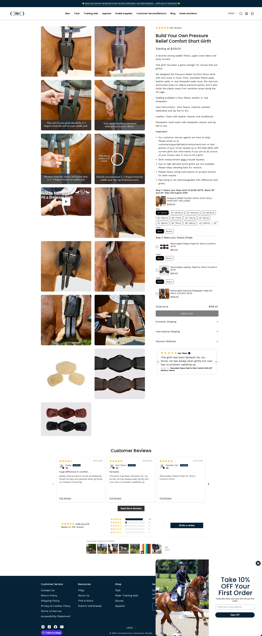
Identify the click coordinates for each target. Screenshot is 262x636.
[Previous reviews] (158, 361)
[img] (65, 461)
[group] (131, 3)
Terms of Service (51, 610)
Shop (118, 584)
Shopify (148, 633)
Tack (117, 590)
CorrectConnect (124, 633)
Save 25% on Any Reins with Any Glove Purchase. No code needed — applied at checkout (131, 3)
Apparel (120, 605)
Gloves (119, 600)
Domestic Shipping (166, 321)
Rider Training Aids (126, 595)
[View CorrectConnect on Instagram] (43, 627)
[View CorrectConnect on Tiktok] (49, 627)
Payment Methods (166, 341)
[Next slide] (208, 484)
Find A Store (85, 600)
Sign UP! (235, 615)
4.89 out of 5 (82, 524)
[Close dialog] (258, 563)
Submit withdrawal (90, 605)
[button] (67, 13)
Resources (84, 584)
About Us (83, 595)
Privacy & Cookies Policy (55, 605)
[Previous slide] (53, 484)
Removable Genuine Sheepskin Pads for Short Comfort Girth (191, 292)
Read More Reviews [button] (131, 508)
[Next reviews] (216, 361)
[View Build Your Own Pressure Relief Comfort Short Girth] (66, 201)
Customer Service (52, 584)
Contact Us (48, 590)
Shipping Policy (50, 600)
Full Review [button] (65, 498)
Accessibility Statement (55, 616)
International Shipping (168, 331)
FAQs (81, 590)
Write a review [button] (187, 525)
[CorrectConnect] (17, 13)
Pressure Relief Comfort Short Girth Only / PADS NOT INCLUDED (190, 199)
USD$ (231, 13)
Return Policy (49, 595)
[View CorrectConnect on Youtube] (62, 627)
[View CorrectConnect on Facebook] (55, 627)
